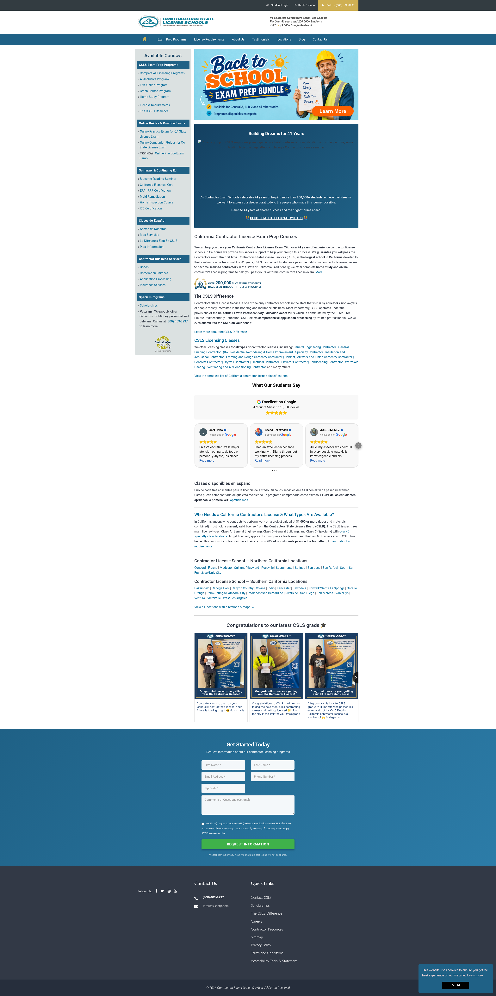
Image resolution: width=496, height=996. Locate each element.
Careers (256, 921)
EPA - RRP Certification (155, 190)
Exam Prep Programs (172, 39)
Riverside (291, 593)
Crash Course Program (155, 91)
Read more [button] (206, 460)
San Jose (313, 568)
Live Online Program (154, 85)
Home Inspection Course (156, 202)
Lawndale (299, 588)
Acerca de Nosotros (153, 229)
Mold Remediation (152, 196)
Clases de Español (152, 220)
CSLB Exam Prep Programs (158, 65)
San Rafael (330, 568)
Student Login (279, 5)
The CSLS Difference (154, 111)
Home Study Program (154, 97)
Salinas (300, 568)
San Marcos (325, 593)
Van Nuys (342, 593)
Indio (271, 588)
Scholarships (149, 305)
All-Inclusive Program (154, 79)
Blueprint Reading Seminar (158, 179)
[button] (194, 445)
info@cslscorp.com (216, 905)
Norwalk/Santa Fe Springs (326, 588)
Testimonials (261, 39)
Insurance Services (152, 285)
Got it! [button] (456, 985)
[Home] (146, 39)
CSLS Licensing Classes (217, 340)
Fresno (212, 568)
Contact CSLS (261, 898)
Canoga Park (220, 588)
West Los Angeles (235, 598)
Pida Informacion (152, 247)
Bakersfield (201, 588)
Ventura (199, 598)
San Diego (307, 593)
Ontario (352, 588)
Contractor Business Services (160, 259)
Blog (302, 39)
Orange (199, 593)
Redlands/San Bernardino (265, 593)
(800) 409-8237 (177, 321)
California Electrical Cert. (156, 185)
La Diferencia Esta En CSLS (158, 241)
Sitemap (257, 937)
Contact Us (320, 39)
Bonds (144, 267)
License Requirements (209, 39)
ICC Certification (151, 208)
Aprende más (239, 500)
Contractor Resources (267, 929)
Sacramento (284, 568)
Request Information (248, 844)
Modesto (226, 568)
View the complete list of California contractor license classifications (241, 376)
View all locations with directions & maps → (224, 607)
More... (320, 272)
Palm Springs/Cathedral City (226, 593)
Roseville (267, 568)
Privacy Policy (261, 945)
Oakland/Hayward (246, 568)
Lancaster (283, 588)
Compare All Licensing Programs (162, 73)
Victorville (214, 598)
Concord (200, 568)
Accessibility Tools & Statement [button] (274, 961)
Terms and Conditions (267, 953)
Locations (284, 39)
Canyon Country (243, 588)
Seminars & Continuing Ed (158, 170)
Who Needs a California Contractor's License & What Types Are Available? (264, 514)
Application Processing (155, 279)
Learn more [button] (475, 975)
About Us (238, 39)
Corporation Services (154, 273)
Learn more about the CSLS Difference (220, 332)
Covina (260, 588)
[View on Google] (203, 432)
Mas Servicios (149, 235)
